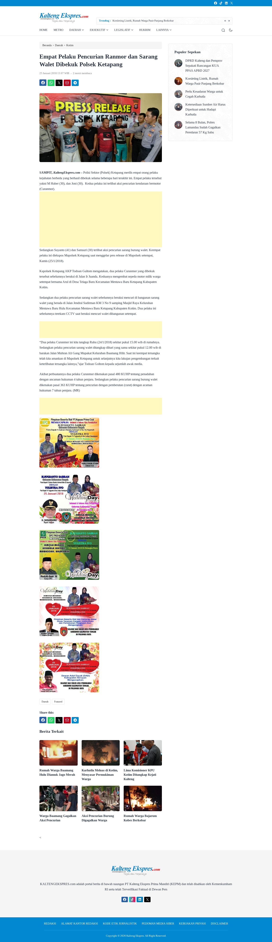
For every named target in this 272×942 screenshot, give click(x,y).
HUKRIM (144, 29)
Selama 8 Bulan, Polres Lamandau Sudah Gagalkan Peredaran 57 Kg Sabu (202, 127)
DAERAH (75, 29)
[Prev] (225, 21)
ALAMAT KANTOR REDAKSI (79, 923)
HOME (43, 29)
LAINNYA (162, 29)
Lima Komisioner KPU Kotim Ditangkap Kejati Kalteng (140, 775)
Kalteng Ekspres (135, 935)
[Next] (228, 21)
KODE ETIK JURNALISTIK (120, 923)
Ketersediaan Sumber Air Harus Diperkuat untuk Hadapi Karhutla (205, 109)
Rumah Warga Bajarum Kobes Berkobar (140, 818)
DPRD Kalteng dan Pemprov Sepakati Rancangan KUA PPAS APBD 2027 (203, 65)
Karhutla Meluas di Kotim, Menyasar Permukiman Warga (100, 775)
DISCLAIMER (219, 923)
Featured (58, 701)
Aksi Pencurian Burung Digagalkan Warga (98, 818)
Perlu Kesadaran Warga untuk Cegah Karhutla (137, 20)
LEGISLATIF (122, 29)
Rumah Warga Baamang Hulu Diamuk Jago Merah (57, 772)
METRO (58, 29)
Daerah (45, 701)
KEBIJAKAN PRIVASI (192, 923)
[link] (215, 3)
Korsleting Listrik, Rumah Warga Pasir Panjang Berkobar (204, 81)
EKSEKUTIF (97, 29)
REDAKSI (50, 923)
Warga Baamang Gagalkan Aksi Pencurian (57, 818)
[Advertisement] (100, 219)
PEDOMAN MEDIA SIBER (158, 923)
